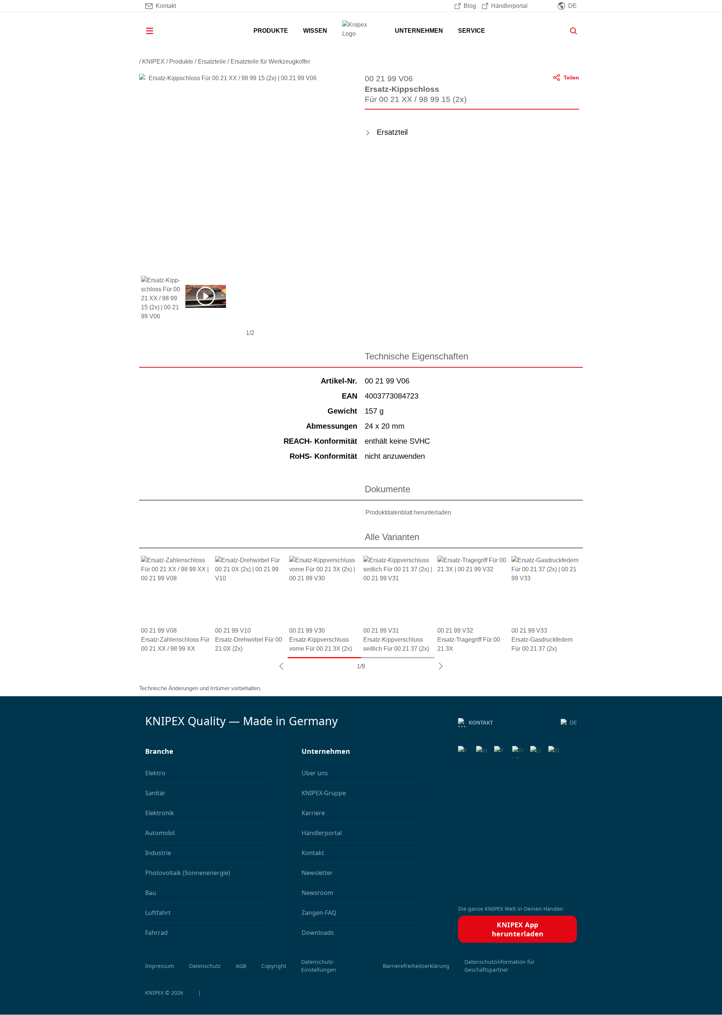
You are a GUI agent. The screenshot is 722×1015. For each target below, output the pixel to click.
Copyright (273, 965)
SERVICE (471, 30)
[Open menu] (160, 30)
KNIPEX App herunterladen (518, 929)
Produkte (181, 61)
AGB (241, 965)
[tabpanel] (176, 604)
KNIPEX (153, 61)
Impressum (159, 965)
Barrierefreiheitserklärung (416, 965)
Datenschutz (205, 965)
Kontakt (481, 722)
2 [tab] (397, 657)
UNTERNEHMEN (419, 30)
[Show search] (571, 30)
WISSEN (315, 30)
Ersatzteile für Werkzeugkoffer (270, 61)
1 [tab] (324, 657)
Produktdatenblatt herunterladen (408, 512)
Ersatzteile (212, 61)
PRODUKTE (270, 30)
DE (573, 723)
